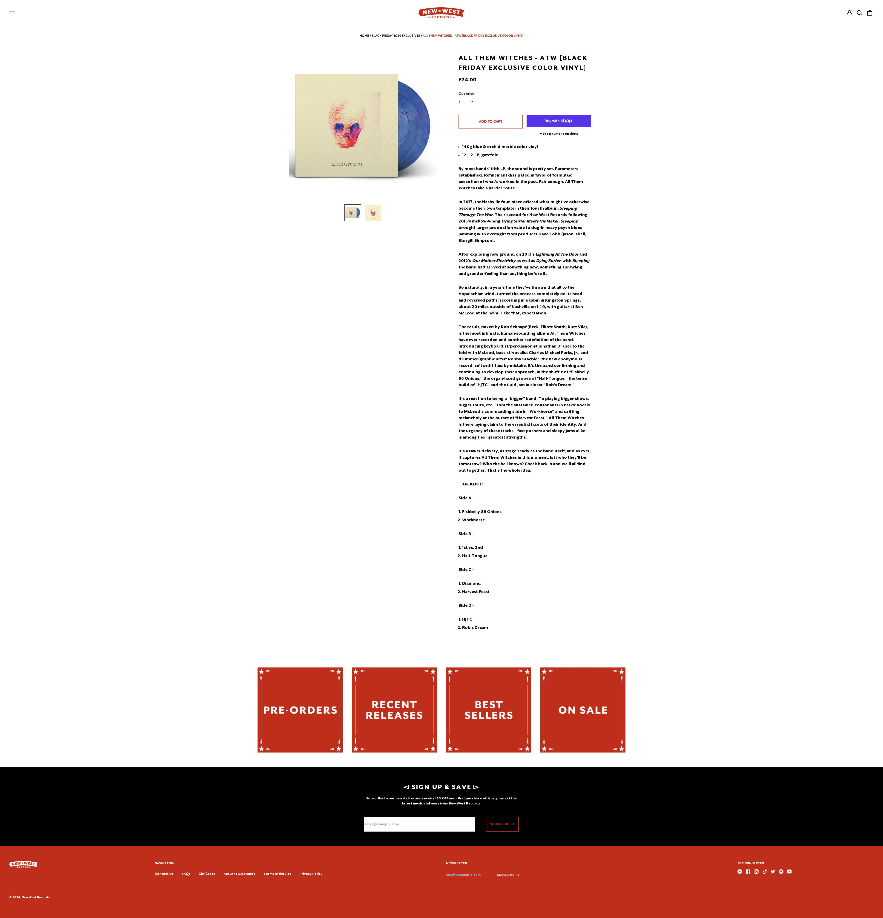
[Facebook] (748, 871)
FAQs (186, 873)
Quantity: (467, 93)
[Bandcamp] (739, 871)
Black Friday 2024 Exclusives (396, 36)
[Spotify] (781, 871)
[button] (859, 13)
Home (364, 36)
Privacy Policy (310, 873)
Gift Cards (206, 873)
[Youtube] (789, 871)
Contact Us (164, 873)
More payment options (558, 133)
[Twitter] (773, 871)
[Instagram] (756, 871)
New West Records (36, 897)
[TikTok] (764, 871)
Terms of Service (277, 873)
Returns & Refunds (239, 873)
